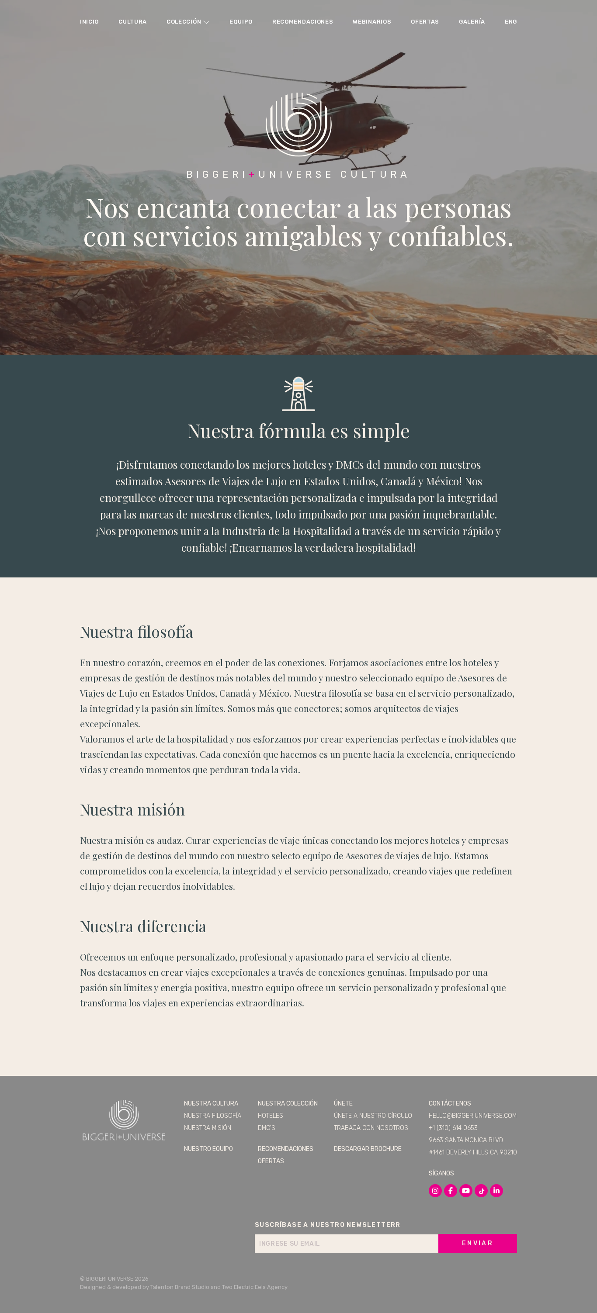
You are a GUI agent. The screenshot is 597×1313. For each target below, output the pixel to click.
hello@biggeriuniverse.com (473, 1116)
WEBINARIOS (372, 21)
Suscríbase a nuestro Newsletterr (328, 1225)
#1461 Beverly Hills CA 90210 (473, 1152)
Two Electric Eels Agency (255, 1287)
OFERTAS (425, 21)
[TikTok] (481, 1190)
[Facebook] (450, 1190)
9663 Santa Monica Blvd (466, 1140)
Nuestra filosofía (212, 1116)
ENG (511, 21)
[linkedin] (496, 1190)
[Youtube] (465, 1190)
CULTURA (132, 21)
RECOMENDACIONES (302, 21)
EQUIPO (241, 21)
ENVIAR (477, 1243)
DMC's (266, 1128)
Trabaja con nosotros (371, 1128)
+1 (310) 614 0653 (453, 1128)
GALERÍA (472, 21)
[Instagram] (435, 1190)
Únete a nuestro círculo (373, 1116)
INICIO (89, 21)
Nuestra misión (207, 1128)
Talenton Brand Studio (179, 1287)
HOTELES (270, 1116)
